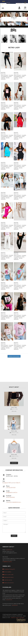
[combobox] (19, 3)
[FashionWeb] (21, 619)
